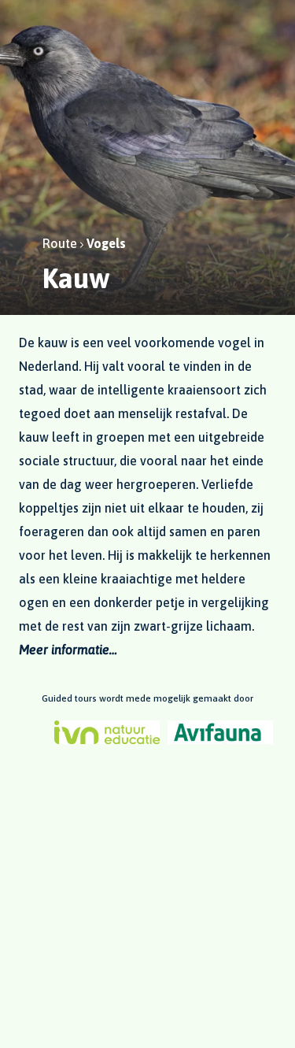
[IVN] (107, 732)
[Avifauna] (220, 732)
